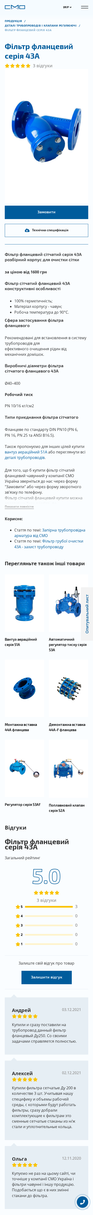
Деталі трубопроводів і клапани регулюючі (41, 25)
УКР (66, 7)
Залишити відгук (46, 977)
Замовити (46, 211)
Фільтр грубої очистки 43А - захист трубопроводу (48, 543)
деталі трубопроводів (25, 457)
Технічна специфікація (50, 230)
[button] (19, 506)
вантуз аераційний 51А (26, 452)
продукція (14, 21)
